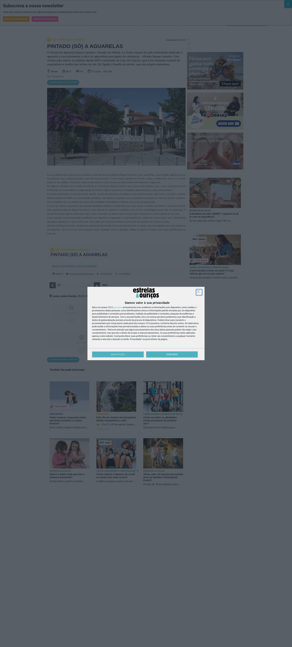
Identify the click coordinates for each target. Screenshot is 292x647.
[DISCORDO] (199, 292)
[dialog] (146, 323)
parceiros (117, 307)
